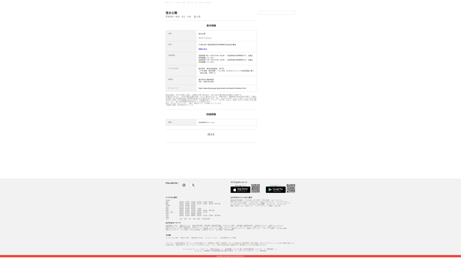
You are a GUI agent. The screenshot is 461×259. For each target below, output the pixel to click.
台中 (189, 219)
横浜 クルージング (259, 227)
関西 (167, 210)
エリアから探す (171, 197)
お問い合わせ (215, 249)
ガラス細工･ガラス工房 (252, 200)
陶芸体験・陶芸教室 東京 (245, 225)
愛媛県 (193, 214)
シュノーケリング (281, 201)
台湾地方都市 (206, 219)
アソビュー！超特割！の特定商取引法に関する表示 (213, 250)
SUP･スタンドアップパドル (239, 201)
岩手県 (187, 202)
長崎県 (193, 215)
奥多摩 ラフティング (210, 228)
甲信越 (168, 205)
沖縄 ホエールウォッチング (193, 228)
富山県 (181, 207)
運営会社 (263, 250)
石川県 (187, 207)
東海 (167, 208)
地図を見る (203, 49)
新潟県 (193, 205)
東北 (167, 202)
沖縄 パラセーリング (274, 227)
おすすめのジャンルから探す (241, 197)
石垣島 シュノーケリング (200, 227)
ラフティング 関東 (216, 227)
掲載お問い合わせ (197, 238)
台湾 (167, 218)
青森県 (181, 202)
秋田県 (199, 202)
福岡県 (181, 215)
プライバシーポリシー (246, 250)
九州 (167, 215)
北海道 (168, 200)
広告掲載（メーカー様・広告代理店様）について (243, 249)
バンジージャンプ (260, 206)
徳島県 (181, 214)
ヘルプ (202, 249)
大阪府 (193, 210)
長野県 (187, 205)
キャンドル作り (235, 204)
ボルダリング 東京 (229, 225)
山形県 (205, 202)
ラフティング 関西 (268, 228)
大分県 (205, 215)
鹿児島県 (217, 215)
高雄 (198, 219)
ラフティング (281, 204)
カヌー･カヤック (276, 200)
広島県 (199, 212)
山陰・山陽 (169, 212)
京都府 (187, 210)
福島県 (211, 202)
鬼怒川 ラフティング (238, 228)
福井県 (193, 207)
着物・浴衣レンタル (236, 206)
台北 (180, 219)
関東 (167, 203)
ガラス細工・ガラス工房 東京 (190, 230)
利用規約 (270, 249)
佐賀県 (187, 215)
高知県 (199, 214)
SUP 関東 (219, 230)
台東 (185, 219)
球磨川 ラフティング (253, 228)
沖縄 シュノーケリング (276, 225)
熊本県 (199, 215)
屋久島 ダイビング (172, 227)
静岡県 (181, 209)
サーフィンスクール (283, 203)
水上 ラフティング (246, 227)
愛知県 (193, 209)
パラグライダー (253, 203)
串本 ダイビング (224, 228)
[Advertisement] (190, 162)
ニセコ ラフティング (231, 227)
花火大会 (277, 206)
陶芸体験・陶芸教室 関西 (213, 225)
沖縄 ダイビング (185, 225)
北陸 (167, 207)
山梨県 (181, 205)
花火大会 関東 (228, 230)
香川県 (187, 214)
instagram (184, 185)
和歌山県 (212, 210)
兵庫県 (199, 210)
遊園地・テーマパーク (268, 203)
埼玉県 (199, 204)
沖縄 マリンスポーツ (172, 230)
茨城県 (193, 204)
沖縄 (167, 217)
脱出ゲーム (249, 206)
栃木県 (181, 204)
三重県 (199, 209)
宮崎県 (211, 215)
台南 (194, 219)
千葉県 (205, 204)
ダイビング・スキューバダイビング (262, 201)
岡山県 (193, 212)
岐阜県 (187, 209)
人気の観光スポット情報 (228, 238)
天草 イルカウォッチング (174, 228)
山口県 (205, 212)
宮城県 (193, 202)
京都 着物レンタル (172, 225)
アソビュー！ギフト (211, 238)
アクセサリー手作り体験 (238, 203)
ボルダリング (271, 204)
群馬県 (187, 204)
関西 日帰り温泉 (185, 227)
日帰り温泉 (265, 200)
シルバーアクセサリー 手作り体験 (254, 204)
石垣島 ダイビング (261, 225)
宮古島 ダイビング (208, 230)
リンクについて (189, 249)
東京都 (211, 204)
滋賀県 (181, 210)
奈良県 (205, 210)
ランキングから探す (172, 238)
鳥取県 (181, 212)
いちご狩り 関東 (281, 228)
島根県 (187, 212)
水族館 (270, 206)
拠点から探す (185, 238)
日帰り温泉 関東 (197, 225)
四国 (167, 213)
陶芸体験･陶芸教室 (236, 200)
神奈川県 (217, 204)
